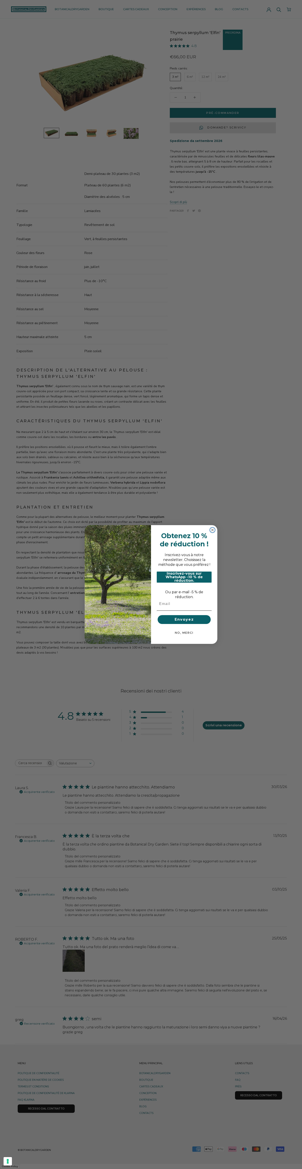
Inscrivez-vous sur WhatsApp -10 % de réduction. (184, 577)
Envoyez (184, 619)
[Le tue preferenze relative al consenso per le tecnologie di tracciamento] (8, 1161)
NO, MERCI (184, 632)
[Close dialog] (212, 530)
